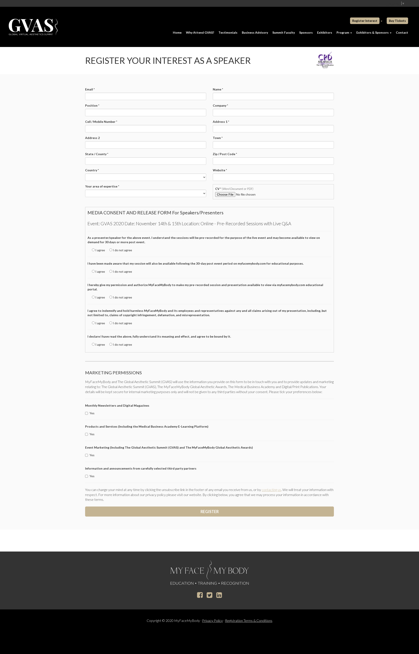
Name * (218, 89)
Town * (218, 138)
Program (343, 32)
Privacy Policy (212, 620)
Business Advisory (255, 32)
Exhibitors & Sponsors (372, 32)
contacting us (271, 489)
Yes (91, 413)
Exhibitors (324, 32)
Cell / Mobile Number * (101, 121)
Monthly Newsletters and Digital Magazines (117, 405)
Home (177, 32)
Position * (92, 105)
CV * (234, 189)
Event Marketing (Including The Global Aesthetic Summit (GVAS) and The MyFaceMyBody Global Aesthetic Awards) (169, 447)
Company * (220, 105)
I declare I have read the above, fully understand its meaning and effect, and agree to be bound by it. (159, 336)
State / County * (96, 154)
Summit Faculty (283, 32)
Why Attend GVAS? (200, 32)
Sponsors (306, 32)
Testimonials (227, 32)
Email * (90, 89)
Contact (402, 32)
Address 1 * (221, 121)
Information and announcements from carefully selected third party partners (140, 468)
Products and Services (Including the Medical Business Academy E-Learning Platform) (146, 426)
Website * (220, 170)
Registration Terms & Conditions (248, 620)
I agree (100, 250)
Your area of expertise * (102, 186)
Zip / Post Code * (225, 154)
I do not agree (122, 250)
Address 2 (92, 138)
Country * (92, 170)
